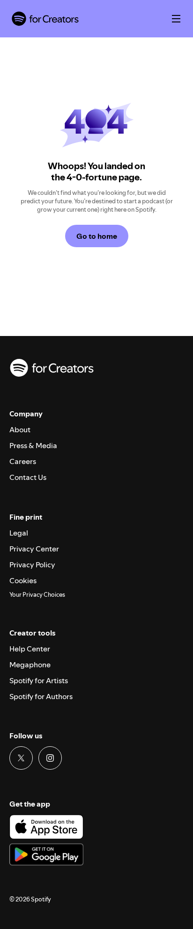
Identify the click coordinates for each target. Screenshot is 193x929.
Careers (22, 461)
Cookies (23, 580)
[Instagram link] (50, 758)
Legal (18, 533)
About (19, 429)
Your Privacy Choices (37, 595)
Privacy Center (34, 548)
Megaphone (30, 664)
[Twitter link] (21, 758)
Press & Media (33, 445)
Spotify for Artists (38, 680)
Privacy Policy (32, 564)
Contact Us (27, 477)
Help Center (29, 648)
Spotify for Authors (41, 696)
